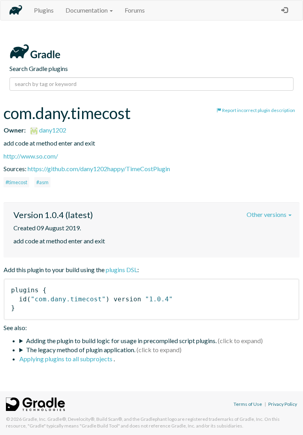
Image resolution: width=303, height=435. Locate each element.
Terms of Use (248, 404)
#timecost (16, 182)
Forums (135, 10)
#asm (42, 182)
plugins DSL (121, 269)
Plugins (44, 10)
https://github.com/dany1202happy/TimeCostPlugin (99, 168)
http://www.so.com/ (31, 156)
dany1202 (52, 130)
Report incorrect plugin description (258, 110)
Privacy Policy (282, 404)
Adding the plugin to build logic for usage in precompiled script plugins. (121, 340)
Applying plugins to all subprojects (66, 358)
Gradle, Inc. (34, 419)
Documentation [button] (87, 10)
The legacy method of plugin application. (80, 349)
